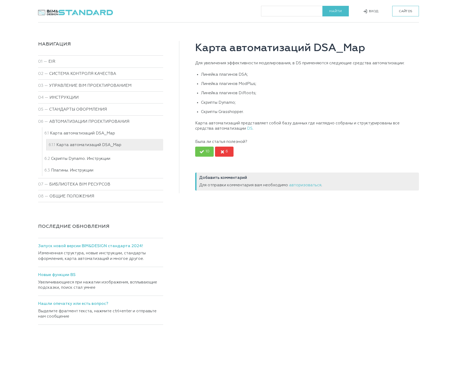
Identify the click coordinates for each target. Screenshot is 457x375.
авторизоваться (305, 185)
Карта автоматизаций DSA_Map (88, 145)
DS (250, 128)
